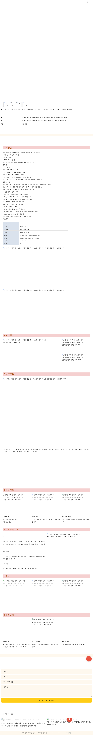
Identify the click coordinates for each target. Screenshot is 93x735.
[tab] (46, 138)
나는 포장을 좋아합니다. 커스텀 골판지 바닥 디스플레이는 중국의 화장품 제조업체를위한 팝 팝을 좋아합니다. (23, 724)
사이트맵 (68, 733)
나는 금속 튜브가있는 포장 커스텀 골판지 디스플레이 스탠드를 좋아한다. (69, 723)
